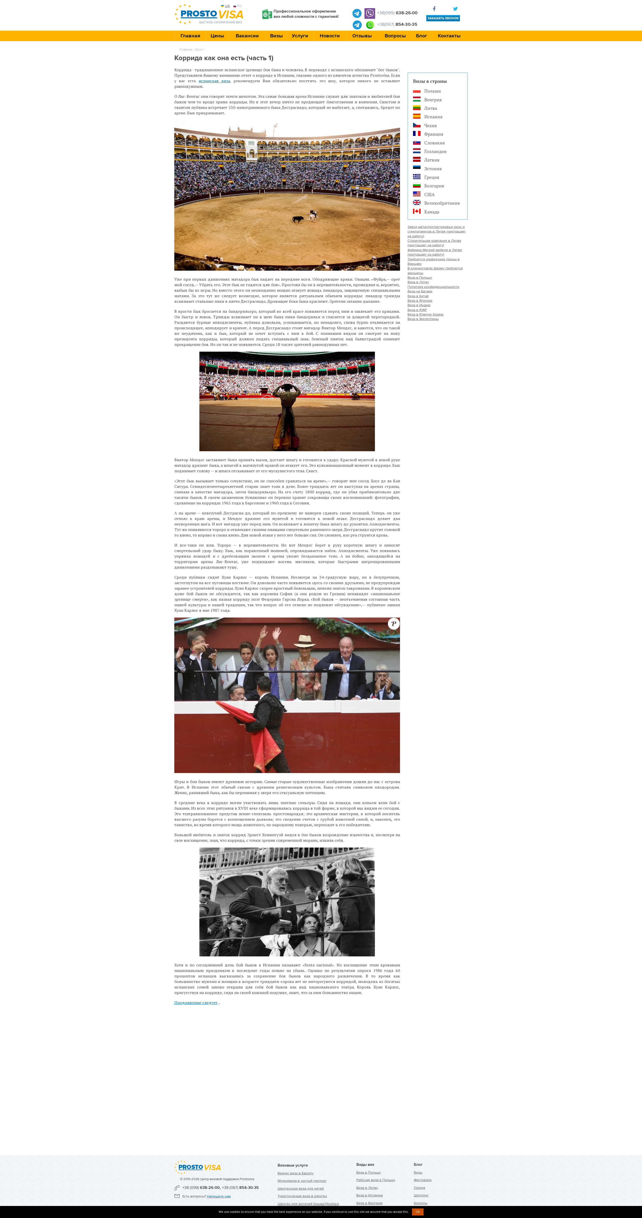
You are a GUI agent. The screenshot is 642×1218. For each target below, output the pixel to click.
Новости (330, 36)
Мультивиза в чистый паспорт (302, 1181)
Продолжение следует (195, 1002)
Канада (431, 212)
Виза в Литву (418, 282)
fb (435, 9)
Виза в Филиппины (423, 319)
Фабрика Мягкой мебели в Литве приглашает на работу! (435, 252)
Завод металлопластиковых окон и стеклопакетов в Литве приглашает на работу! (437, 231)
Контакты (449, 36)
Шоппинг (421, 1195)
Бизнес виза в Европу (295, 1173)
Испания (433, 117)
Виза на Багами (420, 291)
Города (419, 1188)
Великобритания (442, 203)
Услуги (300, 36)
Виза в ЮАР (417, 310)
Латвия (432, 160)
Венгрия (433, 100)
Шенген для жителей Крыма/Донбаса (308, 1204)
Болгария (434, 186)
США (429, 194)
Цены (217, 36)
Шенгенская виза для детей (301, 1188)
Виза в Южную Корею (426, 314)
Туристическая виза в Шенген (302, 1196)
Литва (430, 108)
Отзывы (362, 36)
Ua (227, 6)
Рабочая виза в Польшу (375, 1180)
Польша (432, 91)
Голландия (435, 151)
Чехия (430, 125)
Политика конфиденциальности (433, 287)
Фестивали (423, 1180)
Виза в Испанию (369, 1195)
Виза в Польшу (420, 277)
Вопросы (395, 36)
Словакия (434, 143)
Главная (190, 36)
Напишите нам (219, 1196)
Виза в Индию (419, 305)
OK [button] (418, 1212)
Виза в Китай (418, 296)
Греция (431, 177)
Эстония (433, 169)
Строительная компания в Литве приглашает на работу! (434, 243)
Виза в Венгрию (369, 1203)
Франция (433, 134)
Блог (421, 36)
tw (456, 9)
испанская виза (214, 81)
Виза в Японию (420, 300)
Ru (239, 6)
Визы (276, 36)
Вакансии (247, 36)
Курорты (420, 1203)
